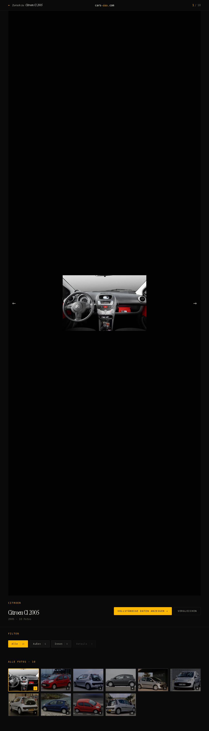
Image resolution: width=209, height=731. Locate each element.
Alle (18, 644)
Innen (61, 644)
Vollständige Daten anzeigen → (143, 611)
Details (84, 644)
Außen (39, 644)
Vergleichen (187, 611)
